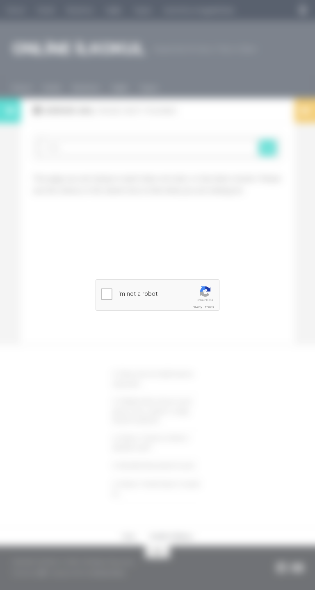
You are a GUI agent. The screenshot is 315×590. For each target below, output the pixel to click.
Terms (209, 307)
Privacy (197, 307)
